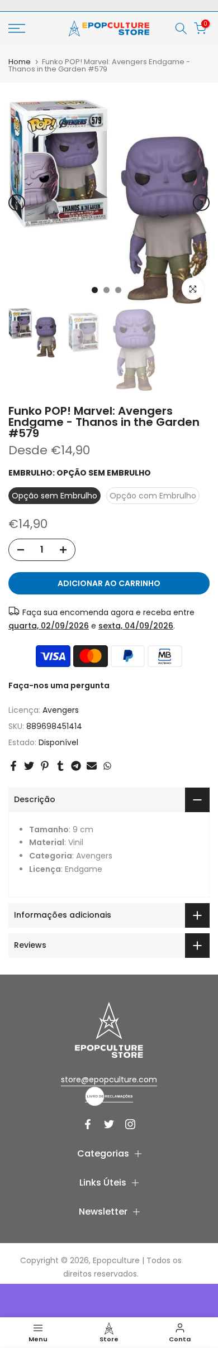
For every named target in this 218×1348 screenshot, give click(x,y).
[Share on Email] (92, 766)
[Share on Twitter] (29, 766)
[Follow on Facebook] (88, 1124)
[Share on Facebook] (13, 766)
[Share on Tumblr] (60, 766)
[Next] (201, 202)
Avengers (60, 710)
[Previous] (16, 202)
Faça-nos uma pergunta (59, 685)
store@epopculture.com (109, 1079)
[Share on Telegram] (76, 766)
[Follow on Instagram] (130, 1124)
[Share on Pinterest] (45, 766)
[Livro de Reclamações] (109, 1096)
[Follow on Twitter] (109, 1124)
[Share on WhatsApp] (107, 766)
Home (19, 61)
